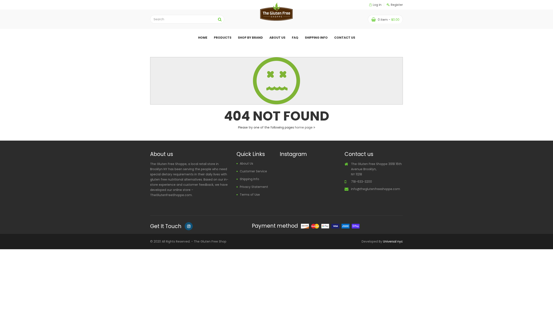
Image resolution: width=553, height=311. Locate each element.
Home (202, 37)
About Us (246, 163)
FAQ (295, 37)
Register (397, 5)
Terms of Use (250, 194)
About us (277, 37)
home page (304, 127)
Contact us (344, 37)
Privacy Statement (254, 187)
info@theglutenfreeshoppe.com (375, 189)
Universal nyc (393, 241)
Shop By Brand (250, 37)
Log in (377, 5)
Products (222, 37)
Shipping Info (316, 37)
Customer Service (253, 171)
